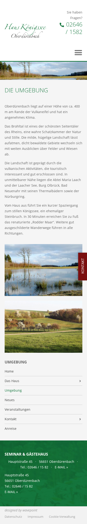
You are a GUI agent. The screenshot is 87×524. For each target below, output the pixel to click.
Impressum (35, 517)
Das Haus (12, 381)
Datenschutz (13, 517)
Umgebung (13, 390)
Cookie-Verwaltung (62, 517)
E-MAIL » (61, 467)
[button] (78, 52)
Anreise (10, 428)
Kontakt (10, 419)
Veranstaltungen (17, 409)
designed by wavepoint (21, 510)
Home (9, 371)
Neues (10, 400)
